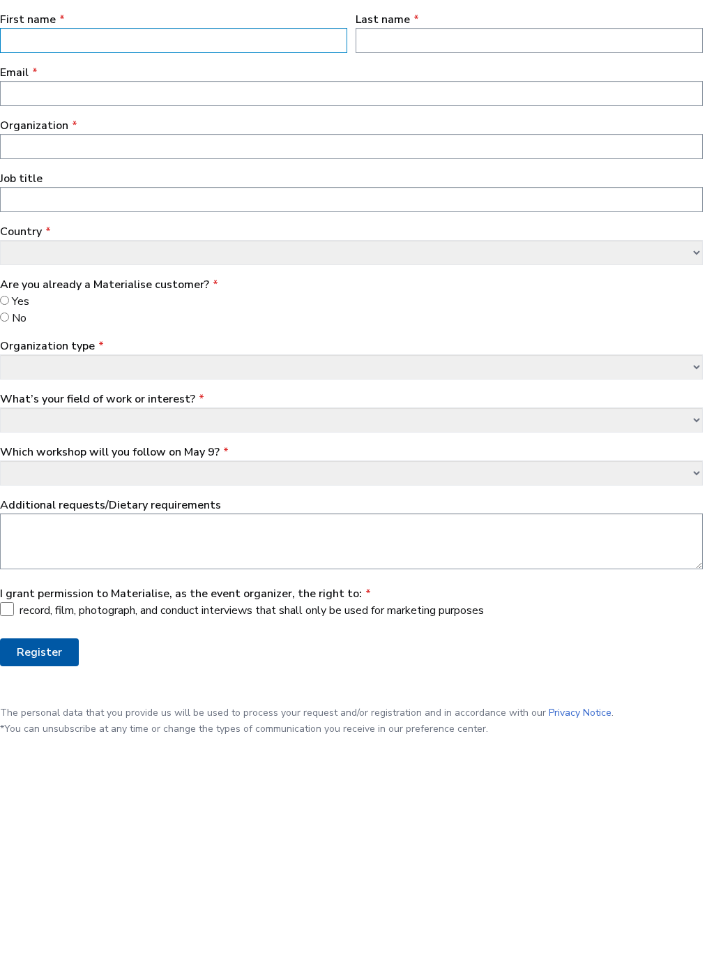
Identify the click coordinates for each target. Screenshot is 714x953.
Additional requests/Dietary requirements (110, 505)
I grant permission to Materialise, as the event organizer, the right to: (181, 593)
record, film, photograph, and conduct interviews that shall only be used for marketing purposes (252, 610)
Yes (20, 301)
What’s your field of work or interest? (97, 399)
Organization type (47, 346)
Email (14, 72)
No (19, 318)
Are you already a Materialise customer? (104, 284)
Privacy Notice (580, 712)
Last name (383, 19)
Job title (21, 178)
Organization (34, 125)
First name (28, 19)
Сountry (21, 231)
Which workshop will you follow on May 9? (110, 452)
